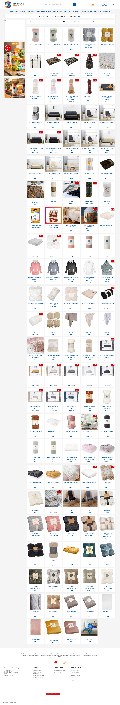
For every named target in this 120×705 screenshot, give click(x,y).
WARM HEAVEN (107, 175)
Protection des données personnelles (38, 673)
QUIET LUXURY (107, 201)
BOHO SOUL (107, 73)
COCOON (35, 305)
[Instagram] (64, 662)
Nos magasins (103, 5)
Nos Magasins (57, 674)
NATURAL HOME (71, 357)
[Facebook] (60, 662)
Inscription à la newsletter (77, 682)
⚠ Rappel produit (75, 670)
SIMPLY (35, 46)
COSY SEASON (107, 408)
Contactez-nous (75, 684)
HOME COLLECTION (89, 47)
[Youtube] (55, 662)
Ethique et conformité (38, 677)
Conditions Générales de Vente (40, 675)
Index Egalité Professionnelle (60, 670)
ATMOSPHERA (53, 563)
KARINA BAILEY (35, 613)
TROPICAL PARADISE (89, 201)
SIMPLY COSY (89, 175)
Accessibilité (74, 677)
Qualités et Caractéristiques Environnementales (77, 675)
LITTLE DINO (107, 279)
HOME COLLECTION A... (35, 588)
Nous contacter (9, 675)
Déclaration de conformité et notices (77, 680)
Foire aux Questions (75, 672)
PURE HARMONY (35, 98)
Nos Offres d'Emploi (58, 672)
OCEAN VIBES (89, 228)
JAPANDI (71, 201)
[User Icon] (113, 5)
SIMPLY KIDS (89, 639)
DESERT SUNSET (89, 73)
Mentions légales (37, 670)
